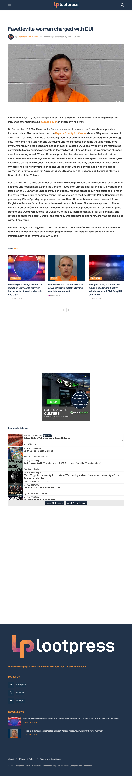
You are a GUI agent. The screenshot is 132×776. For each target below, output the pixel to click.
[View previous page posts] (63, 310)
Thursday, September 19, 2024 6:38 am (62, 36)
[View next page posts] (68, 310)
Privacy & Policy (27, 759)
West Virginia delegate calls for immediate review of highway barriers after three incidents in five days (71, 718)
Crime (54, 278)
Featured (15, 278)
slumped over (49, 121)
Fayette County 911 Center (70, 133)
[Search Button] (122, 5)
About (11, 759)
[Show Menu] (9, 5)
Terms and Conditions (50, 759)
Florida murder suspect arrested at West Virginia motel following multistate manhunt (66, 288)
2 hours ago (55, 295)
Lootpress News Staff (28, 36)
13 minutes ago (15, 299)
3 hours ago (95, 299)
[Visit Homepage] (66, 5)
